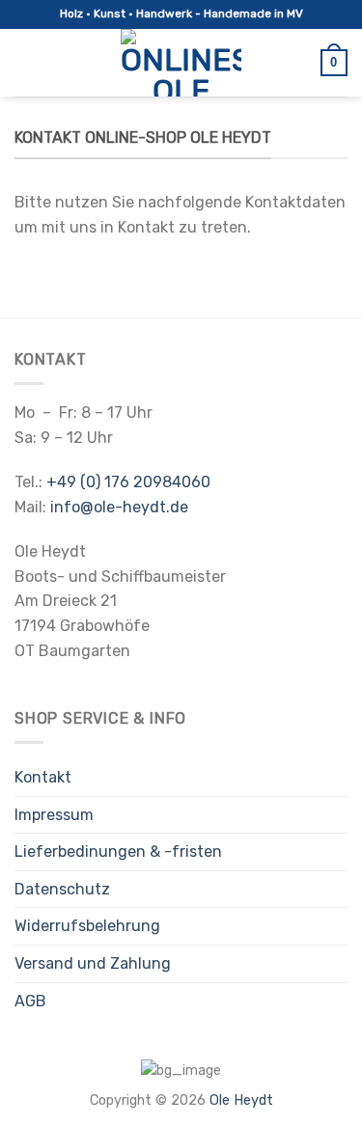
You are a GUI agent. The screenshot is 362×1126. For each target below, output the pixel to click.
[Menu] (26, 62)
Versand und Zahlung (92, 963)
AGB (30, 1001)
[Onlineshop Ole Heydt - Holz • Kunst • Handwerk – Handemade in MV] (181, 62)
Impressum (54, 815)
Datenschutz (62, 889)
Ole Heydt (241, 1100)
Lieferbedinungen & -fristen (118, 851)
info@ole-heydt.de (119, 507)
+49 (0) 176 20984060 (128, 482)
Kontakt (42, 777)
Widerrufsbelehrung (87, 926)
